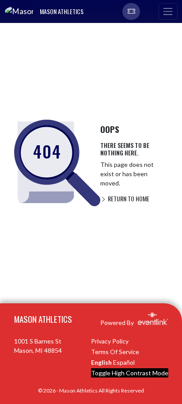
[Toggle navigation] (168, 11)
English (101, 362)
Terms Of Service (115, 351)
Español (124, 362)
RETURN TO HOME (127, 198)
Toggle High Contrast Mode (129, 373)
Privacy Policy (110, 341)
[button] (131, 11)
